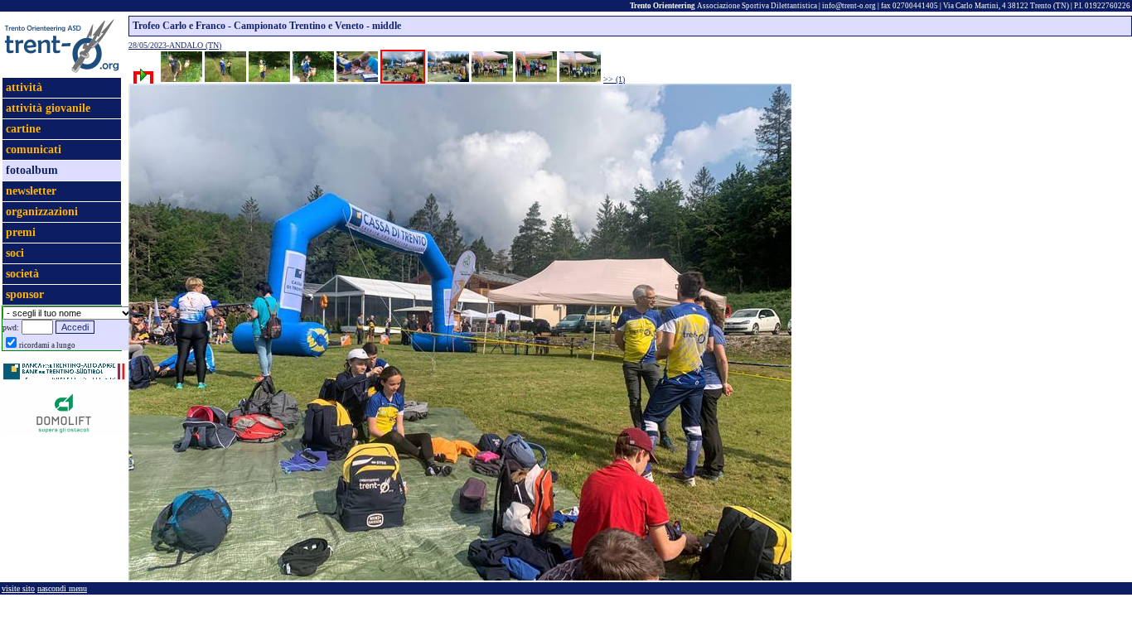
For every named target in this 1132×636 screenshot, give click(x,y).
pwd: (10, 327)
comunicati (33, 149)
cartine (23, 129)
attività (24, 87)
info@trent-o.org (849, 6)
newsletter (31, 191)
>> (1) (614, 79)
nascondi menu (62, 588)
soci (15, 253)
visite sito (18, 588)
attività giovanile (48, 108)
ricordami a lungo (47, 345)
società (22, 273)
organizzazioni (42, 211)
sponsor (25, 294)
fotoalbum (32, 170)
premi (21, 232)
